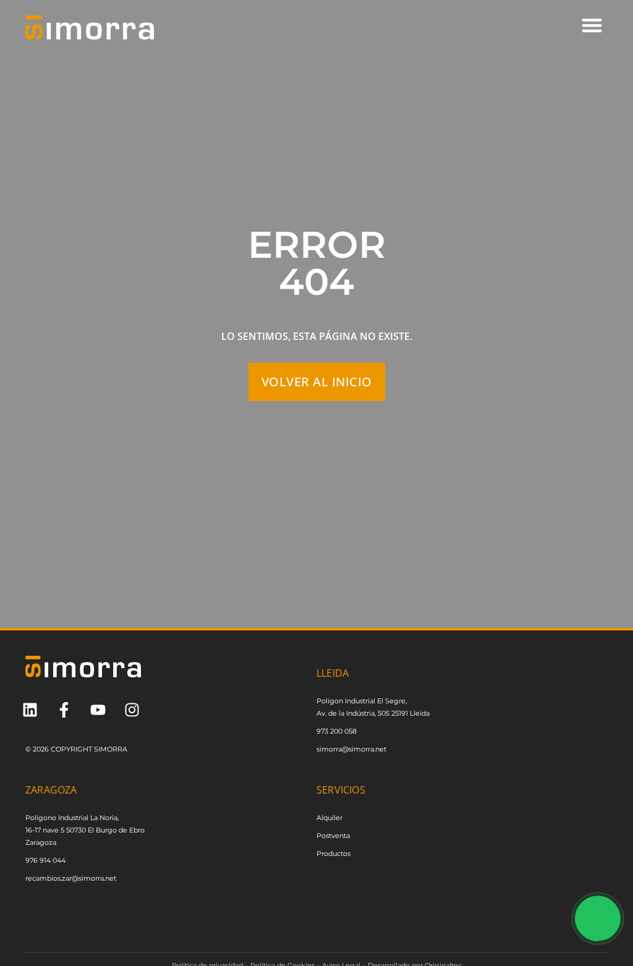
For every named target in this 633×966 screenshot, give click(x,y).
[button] (592, 25)
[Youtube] (98, 710)
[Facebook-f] (64, 710)
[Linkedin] (30, 710)
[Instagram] (132, 710)
